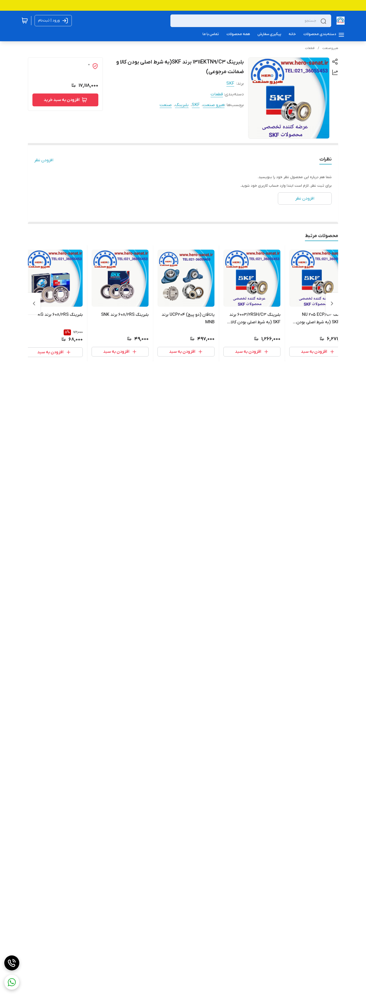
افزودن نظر (43, 160)
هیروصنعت (330, 48)
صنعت (166, 105)
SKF (230, 83)
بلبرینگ (182, 105)
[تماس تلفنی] (11, 962)
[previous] (332, 303)
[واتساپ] (11, 982)
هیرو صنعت (214, 105)
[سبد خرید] (24, 20)
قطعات (310, 48)
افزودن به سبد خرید (62, 100)
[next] (34, 303)
